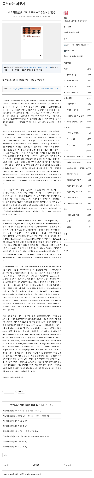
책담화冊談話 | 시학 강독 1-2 (13, 442)
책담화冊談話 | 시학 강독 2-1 (13, 426)
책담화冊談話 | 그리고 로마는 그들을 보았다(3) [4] (21, 411)
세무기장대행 (78, 75)
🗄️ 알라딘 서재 (69, 51)
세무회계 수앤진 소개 (71, 32)
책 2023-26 (78, 139)
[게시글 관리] (12, 391)
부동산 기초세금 (78, 86)
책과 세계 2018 (78, 174)
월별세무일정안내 (78, 80)
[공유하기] (9, 391)
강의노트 (14, 405)
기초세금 (77, 69)
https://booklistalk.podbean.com (37, 67)
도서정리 (78, 221)
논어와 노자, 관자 (78, 215)
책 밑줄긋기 (77, 127)
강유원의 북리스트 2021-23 (78, 168)
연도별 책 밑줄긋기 (78, 133)
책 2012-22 (78, 145)
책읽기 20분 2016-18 (78, 186)
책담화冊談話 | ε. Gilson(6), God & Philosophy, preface (24, 436)
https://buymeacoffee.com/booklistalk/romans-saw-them (34, 89)
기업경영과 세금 (78, 104)
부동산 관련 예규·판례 (78, 122)
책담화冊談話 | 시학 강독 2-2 (13, 421)
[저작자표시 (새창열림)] (27, 392)
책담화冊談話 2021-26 (28, 405)
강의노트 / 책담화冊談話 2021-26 (27, 16)
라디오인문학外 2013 (78, 203)
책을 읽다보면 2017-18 (78, 180)
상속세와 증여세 (78, 92)
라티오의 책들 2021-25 (78, 162)
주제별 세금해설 (78, 110)
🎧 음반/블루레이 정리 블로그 (74, 56)
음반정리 (78, 227)
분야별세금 (77, 98)
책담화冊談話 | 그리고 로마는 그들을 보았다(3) (31, 12)
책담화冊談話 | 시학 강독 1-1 (13, 447)
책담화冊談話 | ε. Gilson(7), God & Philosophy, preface (24, 416)
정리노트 (77, 209)
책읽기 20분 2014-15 (78, 192)
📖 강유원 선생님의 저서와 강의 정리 (77, 45)
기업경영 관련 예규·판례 (78, 116)
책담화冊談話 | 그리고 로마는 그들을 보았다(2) (20, 431)
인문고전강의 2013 (78, 197)
